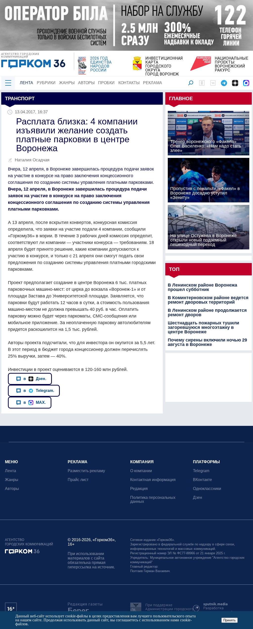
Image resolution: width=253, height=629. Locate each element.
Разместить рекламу (86, 471)
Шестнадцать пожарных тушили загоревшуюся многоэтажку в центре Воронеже (203, 327)
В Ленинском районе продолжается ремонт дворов (207, 312)
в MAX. (34, 402)
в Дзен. (34, 378)
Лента (26, 83)
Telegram (201, 471)
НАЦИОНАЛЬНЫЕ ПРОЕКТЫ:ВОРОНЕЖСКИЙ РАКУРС (231, 64)
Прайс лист (78, 480)
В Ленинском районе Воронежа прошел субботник (202, 287)
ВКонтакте (202, 480)
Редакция (139, 488)
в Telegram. (38, 390)
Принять (229, 620)
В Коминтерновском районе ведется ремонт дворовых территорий (208, 299)
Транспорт (20, 98)
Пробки (106, 83)
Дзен (197, 497)
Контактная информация (153, 480)
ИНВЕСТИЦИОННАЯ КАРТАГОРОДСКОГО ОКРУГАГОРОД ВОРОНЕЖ (164, 66)
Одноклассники (207, 488)
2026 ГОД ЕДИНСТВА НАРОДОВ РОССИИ (100, 64)
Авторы (86, 83)
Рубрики (46, 83)
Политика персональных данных (152, 499)
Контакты (129, 83)
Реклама (152, 83)
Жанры (67, 83)
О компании (141, 471)
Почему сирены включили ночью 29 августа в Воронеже (207, 342)
